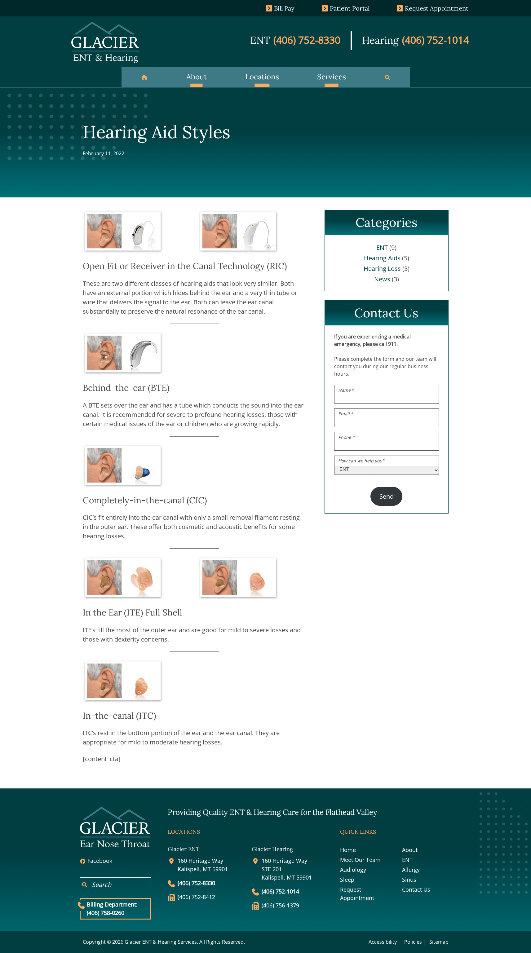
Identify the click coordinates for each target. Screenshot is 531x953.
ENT (382, 247)
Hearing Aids (382, 258)
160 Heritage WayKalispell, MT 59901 (203, 865)
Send (386, 496)
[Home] (144, 77)
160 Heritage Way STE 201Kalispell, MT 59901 (287, 869)
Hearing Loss (382, 268)
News (382, 279)
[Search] (387, 77)
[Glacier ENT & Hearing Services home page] (105, 42)
